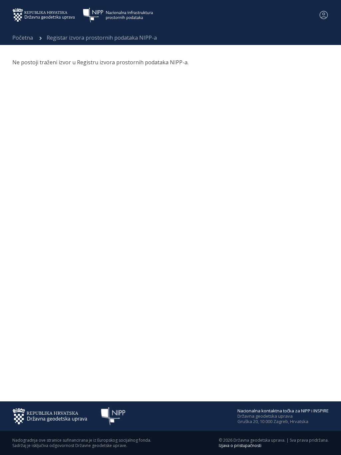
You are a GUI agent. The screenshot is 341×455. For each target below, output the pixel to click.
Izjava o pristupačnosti (240, 445)
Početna (22, 37)
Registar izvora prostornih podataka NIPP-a (102, 37)
